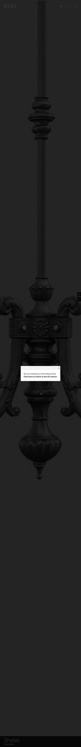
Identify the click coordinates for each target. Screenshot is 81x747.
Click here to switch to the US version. (40, 376)
